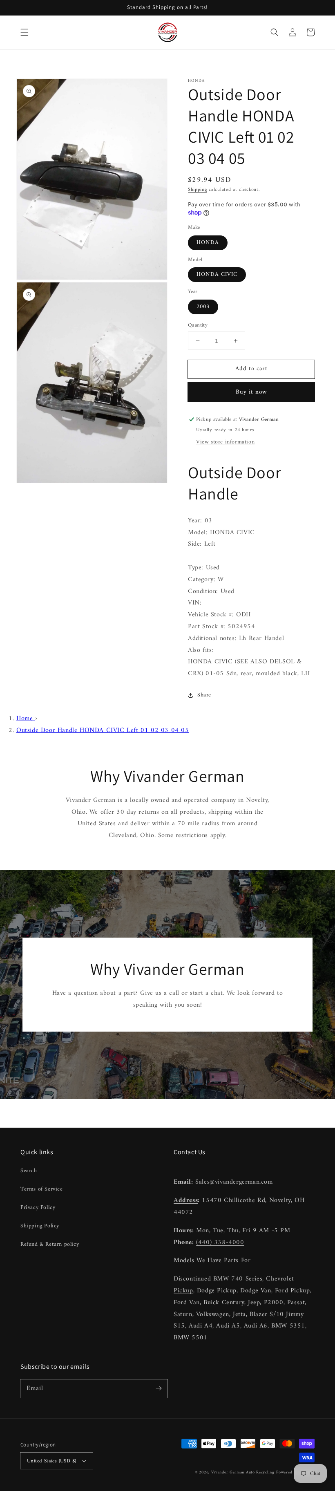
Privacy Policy (37, 1207)
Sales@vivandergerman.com (235, 1182)
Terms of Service (41, 1189)
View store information (225, 442)
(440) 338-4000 (220, 1242)
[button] (25, 32)
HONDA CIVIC (217, 274)
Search (28, 1171)
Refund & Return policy (49, 1244)
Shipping (197, 190)
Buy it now (251, 392)
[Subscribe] (159, 1388)
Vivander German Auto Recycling (243, 1472)
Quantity (198, 325)
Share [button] (204, 695)
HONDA (208, 242)
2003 (203, 307)
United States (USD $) (51, 1461)
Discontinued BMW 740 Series (218, 1279)
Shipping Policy (39, 1226)
